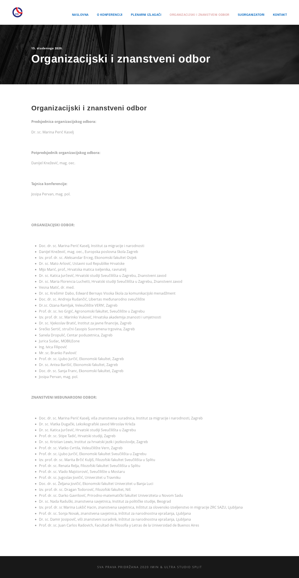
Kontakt (280, 14)
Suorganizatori (251, 14)
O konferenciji (110, 14)
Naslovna (80, 14)
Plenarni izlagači (146, 14)
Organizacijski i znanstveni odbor (199, 14)
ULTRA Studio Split (183, 567)
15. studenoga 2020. (47, 48)
